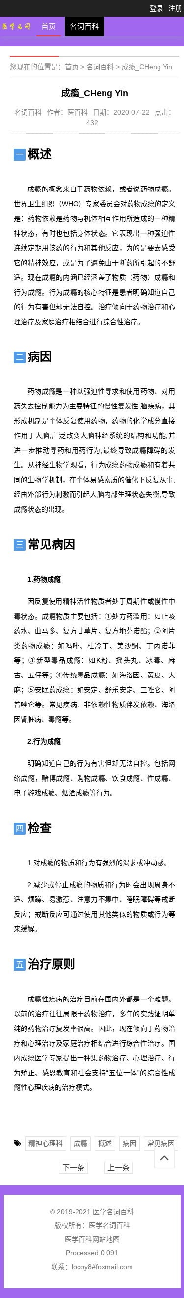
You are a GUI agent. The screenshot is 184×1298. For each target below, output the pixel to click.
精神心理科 (45, 1143)
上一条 (118, 1167)
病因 (129, 1143)
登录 (156, 8)
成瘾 (80, 1143)
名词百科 (84, 26)
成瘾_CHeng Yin (147, 67)
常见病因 (161, 1143)
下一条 (73, 1167)
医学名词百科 (109, 1225)
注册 (175, 8)
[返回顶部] (164, 1158)
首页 (48, 26)
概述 (105, 1143)
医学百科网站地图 (92, 1239)
